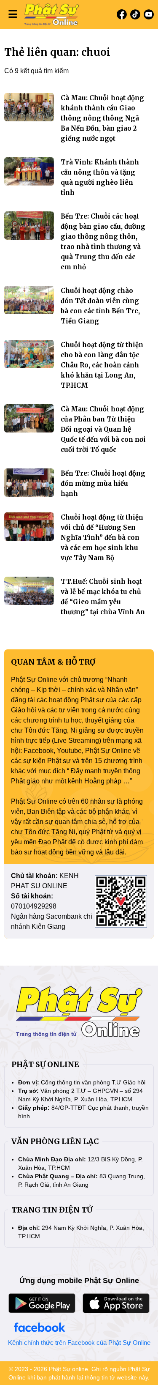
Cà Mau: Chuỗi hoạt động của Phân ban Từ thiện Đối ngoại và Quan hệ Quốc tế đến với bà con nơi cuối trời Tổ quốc (103, 429)
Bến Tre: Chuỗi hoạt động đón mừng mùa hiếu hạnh (103, 483)
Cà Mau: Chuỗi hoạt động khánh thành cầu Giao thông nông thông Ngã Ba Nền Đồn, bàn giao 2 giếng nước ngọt (102, 118)
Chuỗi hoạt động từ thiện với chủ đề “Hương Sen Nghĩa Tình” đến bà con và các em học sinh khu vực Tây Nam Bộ (102, 537)
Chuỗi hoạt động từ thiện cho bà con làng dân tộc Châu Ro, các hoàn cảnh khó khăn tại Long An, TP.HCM (102, 365)
